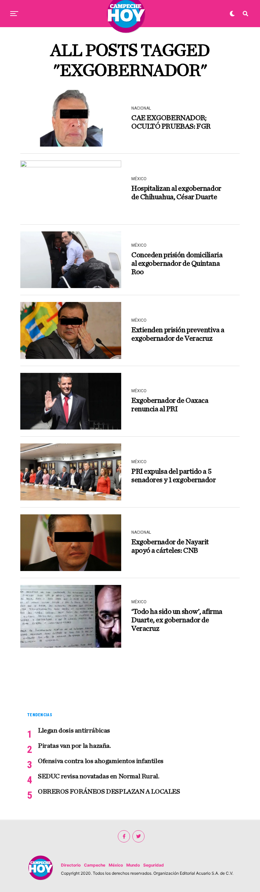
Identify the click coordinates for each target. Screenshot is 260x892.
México (116, 865)
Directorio (71, 865)
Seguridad (153, 865)
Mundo (133, 865)
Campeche (94, 865)
